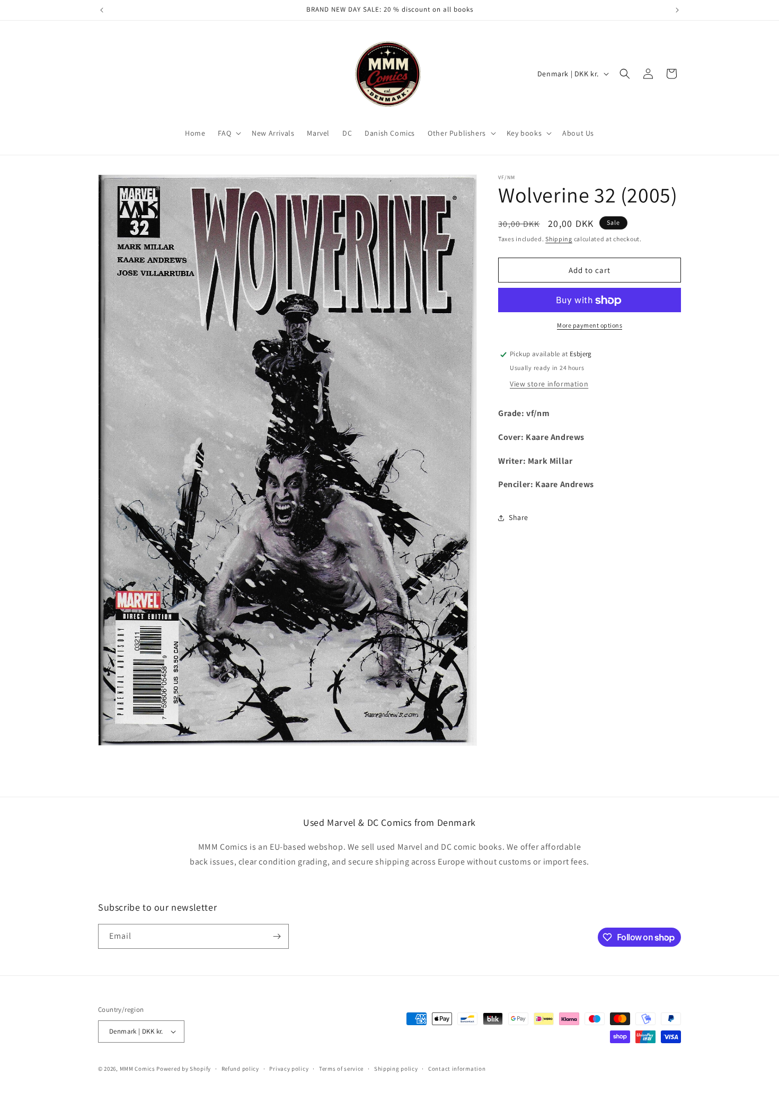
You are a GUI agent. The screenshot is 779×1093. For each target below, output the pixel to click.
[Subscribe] (276, 936)
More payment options (589, 326)
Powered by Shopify (183, 1068)
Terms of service (341, 1068)
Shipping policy (396, 1068)
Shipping (558, 239)
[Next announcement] (677, 10)
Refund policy (240, 1068)
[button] (228, 133)
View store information (549, 384)
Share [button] (518, 517)
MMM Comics (137, 1068)
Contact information (456, 1068)
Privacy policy (288, 1068)
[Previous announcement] (101, 10)
